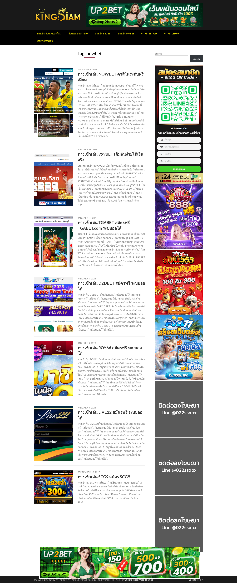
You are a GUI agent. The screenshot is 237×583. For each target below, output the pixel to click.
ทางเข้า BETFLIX (149, 33)
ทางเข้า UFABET (126, 33)
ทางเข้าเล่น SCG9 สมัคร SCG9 (104, 476)
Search (158, 53)
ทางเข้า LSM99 (171, 33)
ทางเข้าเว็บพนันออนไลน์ (49, 33)
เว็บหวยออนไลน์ (45, 41)
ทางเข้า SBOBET (103, 33)
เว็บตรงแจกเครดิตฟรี (78, 33)
